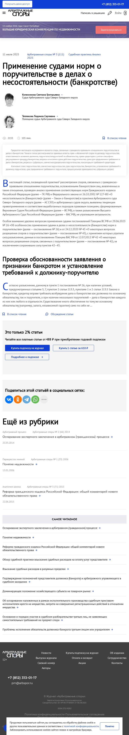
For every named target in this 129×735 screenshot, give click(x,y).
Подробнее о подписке (25, 357)
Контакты (117, 663)
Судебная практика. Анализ (85, 54)
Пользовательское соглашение (84, 714)
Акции (82, 663)
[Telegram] (27, 399)
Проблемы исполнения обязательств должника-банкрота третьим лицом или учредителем (56, 629)
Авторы (46, 668)
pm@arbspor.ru (22, 683)
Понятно (109, 726)
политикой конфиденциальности (81, 726)
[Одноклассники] (18, 399)
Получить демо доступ (17, 4)
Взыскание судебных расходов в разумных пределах (34, 569)
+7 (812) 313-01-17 (113, 4)
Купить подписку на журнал (27, 348)
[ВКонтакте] (9, 399)
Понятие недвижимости (19, 464)
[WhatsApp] (35, 399)
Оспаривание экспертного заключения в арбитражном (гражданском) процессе (56, 437)
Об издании (117, 652)
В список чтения (116, 138)
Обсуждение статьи (62, 314)
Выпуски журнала (46, 658)
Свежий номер (46, 663)
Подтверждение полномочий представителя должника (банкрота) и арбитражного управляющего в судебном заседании (62, 580)
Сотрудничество (117, 658)
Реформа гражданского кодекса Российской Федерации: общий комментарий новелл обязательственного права (60, 494)
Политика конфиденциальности (45, 714)
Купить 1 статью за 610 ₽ (73, 348)
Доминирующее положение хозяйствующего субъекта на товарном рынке (47, 591)
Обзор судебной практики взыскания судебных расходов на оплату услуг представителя (55, 559)
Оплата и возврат (82, 658)
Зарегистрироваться (111, 29)
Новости (46, 652)
